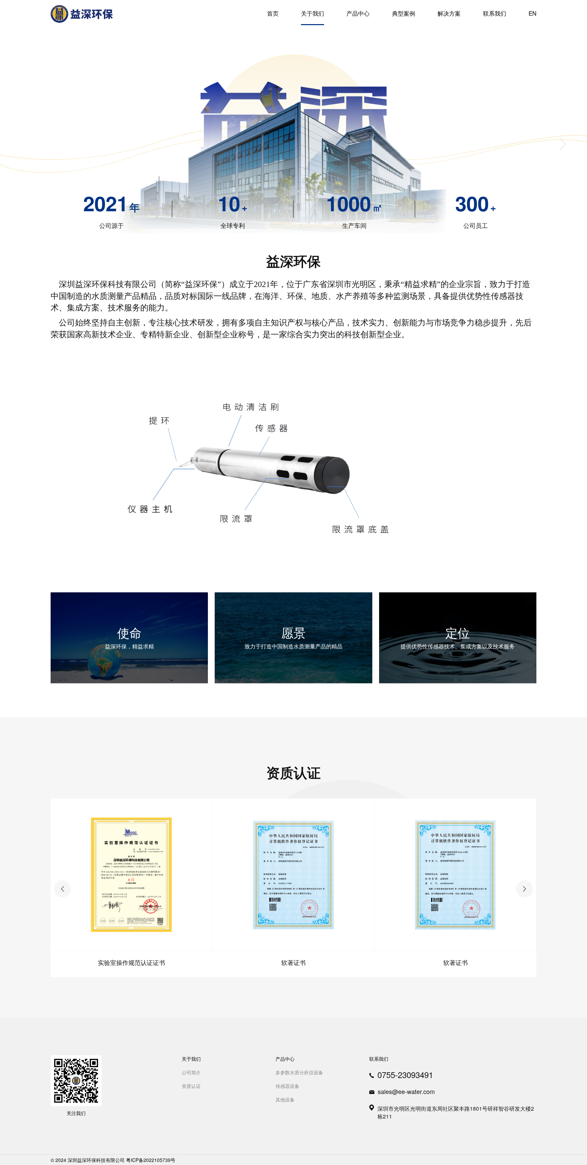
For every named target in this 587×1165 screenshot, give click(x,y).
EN (532, 13)
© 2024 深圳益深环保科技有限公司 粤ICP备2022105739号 (113, 1160)
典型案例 (403, 13)
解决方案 (449, 13)
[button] (524, 888)
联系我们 (494, 13)
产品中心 (358, 13)
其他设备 (285, 1099)
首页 (273, 13)
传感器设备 (287, 1085)
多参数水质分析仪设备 (299, 1072)
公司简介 (191, 1072)
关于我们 (312, 13)
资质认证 (191, 1085)
